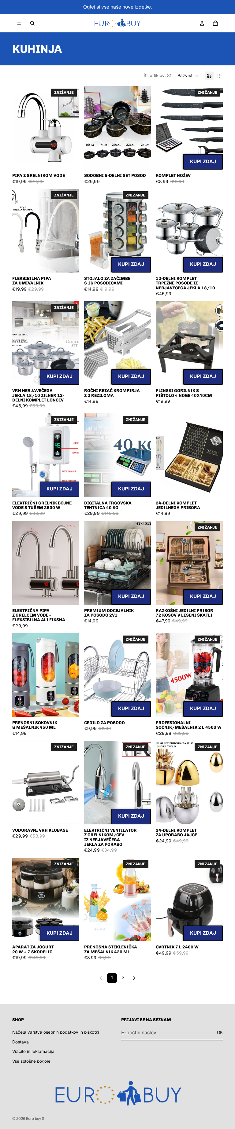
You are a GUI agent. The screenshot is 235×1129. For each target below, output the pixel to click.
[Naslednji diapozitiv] (72, 128)
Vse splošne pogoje (31, 1061)
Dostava (20, 1041)
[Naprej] (134, 978)
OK (220, 1032)
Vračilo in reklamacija (33, 1051)
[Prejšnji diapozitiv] (19, 128)
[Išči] (32, 23)
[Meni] (19, 23)
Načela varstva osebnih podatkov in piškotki (55, 1032)
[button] (188, 75)
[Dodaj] (213, 160)
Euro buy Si (35, 1118)
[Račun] (202, 23)
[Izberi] (69, 160)
